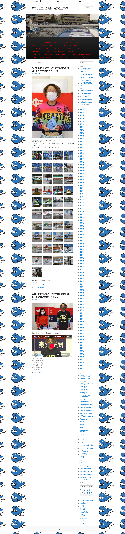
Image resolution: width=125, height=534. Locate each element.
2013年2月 (82, 356)
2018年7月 (82, 257)
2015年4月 (82, 316)
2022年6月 (82, 185)
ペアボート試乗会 (72, 45)
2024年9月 (82, 144)
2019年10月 (82, 234)
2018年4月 (82, 262)
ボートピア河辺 (83, 509)
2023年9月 (82, 162)
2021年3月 (82, 208)
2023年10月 (82, 161)
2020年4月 (82, 225)
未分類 (81, 460)
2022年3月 (82, 190)
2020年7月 (82, 220)
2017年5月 (82, 278)
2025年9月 (82, 126)
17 (89, 490)
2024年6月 (82, 149)
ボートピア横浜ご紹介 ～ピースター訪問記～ (60, 48)
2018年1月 (82, 266)
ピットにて (82, 442)
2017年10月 (82, 271)
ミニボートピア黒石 (84, 511)
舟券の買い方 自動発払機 (51, 57)
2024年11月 (82, 141)
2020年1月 (82, 230)
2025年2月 (82, 137)
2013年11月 (82, 342)
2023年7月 (82, 166)
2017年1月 (82, 284)
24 (89, 492)
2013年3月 (82, 354)
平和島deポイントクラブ (85, 514)
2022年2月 (82, 191)
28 (84, 493)
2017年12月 (82, 268)
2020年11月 (82, 214)
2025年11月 (82, 123)
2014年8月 (82, 329)
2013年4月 (82, 353)
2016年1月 (82, 303)
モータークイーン (83, 454)
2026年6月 (82, 112)
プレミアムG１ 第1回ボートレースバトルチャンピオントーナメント (86, 445)
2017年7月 (82, 275)
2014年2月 (82, 338)
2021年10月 (82, 197)
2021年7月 (82, 202)
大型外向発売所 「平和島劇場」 (84, 54)
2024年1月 (82, 156)
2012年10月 (82, 362)
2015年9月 (82, 309)
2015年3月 (82, 318)
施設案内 (34, 57)
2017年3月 (82, 281)
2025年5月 (82, 132)
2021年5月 (82, 205)
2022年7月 (82, 184)
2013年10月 (82, 344)
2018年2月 (82, 265)
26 (80, 493)
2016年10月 (82, 289)
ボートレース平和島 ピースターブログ (52, 7)
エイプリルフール (83, 439)
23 (87, 492)
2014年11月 (82, 324)
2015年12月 (82, 304)
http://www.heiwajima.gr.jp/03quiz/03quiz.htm (42, 284)
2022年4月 (82, 188)
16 (87, 490)
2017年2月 (82, 283)
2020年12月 (82, 213)
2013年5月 (82, 351)
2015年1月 (82, 321)
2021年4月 (82, 207)
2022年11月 (82, 178)
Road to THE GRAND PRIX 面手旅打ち (46, 39)
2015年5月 (82, 315)
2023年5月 (82, 169)
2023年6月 (82, 167)
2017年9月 (82, 272)
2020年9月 (82, 217)
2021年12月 (82, 194)
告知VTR (81, 459)
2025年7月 (82, 129)
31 (89, 493)
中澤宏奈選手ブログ (84, 512)
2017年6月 (82, 277)
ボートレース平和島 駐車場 (38, 51)
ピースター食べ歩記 (62, 45)
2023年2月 (82, 173)
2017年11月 (82, 269)
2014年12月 (82, 323)
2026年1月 (82, 120)
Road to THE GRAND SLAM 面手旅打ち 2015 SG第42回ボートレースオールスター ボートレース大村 (55, 42)
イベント (38, 372)
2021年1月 (82, 211)
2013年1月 (82, 358)
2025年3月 (82, 135)
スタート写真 (52, 45)
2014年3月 (82, 336)
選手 (41, 372)
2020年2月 (82, 228)
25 (91, 492)
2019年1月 (82, 248)
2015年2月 (82, 319)
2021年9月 (82, 199)
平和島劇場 (82, 505)
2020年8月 (82, 219)
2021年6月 (82, 204)
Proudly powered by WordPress (62, 529)
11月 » (89, 495)
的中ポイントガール (84, 465)
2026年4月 (82, 115)
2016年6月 (82, 295)
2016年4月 (82, 298)
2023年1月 (82, 175)
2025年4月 (82, 133)
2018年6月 (82, 258)
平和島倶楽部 (83, 503)
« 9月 (82, 495)
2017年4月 (82, 280)
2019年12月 (82, 231)
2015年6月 (82, 313)
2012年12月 (82, 359)
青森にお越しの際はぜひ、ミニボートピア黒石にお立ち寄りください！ (75, 57)
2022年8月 (82, 182)
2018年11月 (82, 251)
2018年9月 (82, 254)
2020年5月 (82, 223)
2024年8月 (82, 146)
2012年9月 (82, 364)
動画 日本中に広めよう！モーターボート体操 (65, 54)
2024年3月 (82, 153)
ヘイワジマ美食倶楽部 (84, 451)
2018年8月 (82, 255)
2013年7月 (82, 348)
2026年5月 (82, 114)
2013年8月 (82, 347)
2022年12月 (82, 176)
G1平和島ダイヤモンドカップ (86, 375)
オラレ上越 (82, 506)
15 (86, 490)
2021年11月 (82, 196)
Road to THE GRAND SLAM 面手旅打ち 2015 (67, 39)
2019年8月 (82, 237)
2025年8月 (82, 127)
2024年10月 (82, 143)
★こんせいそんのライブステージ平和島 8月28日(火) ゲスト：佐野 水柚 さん (86, 70)
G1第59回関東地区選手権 (85, 377)
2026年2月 (82, 118)
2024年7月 (82, 147)
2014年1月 (82, 339)
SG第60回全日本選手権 (84, 430)
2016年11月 (82, 287)
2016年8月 (82, 292)
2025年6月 (82, 130)
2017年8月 (82, 274)
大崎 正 (85, 104)
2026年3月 (82, 117)
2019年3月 (82, 245)
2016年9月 (82, 290)
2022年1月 (82, 193)
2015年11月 (82, 306)
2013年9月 (82, 345)
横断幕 (81, 462)
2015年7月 (82, 312)
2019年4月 (82, 243)
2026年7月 (82, 111)
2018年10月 (82, 252)
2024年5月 (82, 150)
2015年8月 (82, 310)
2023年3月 (82, 172)
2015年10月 (82, 307)
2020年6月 (82, 222)
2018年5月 (82, 260)
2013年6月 (82, 350)
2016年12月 (82, 286)
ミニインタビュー (83, 453)
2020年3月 (82, 226)
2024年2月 (82, 155)
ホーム (33, 39)
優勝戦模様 (39, 287)
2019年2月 (82, 246)
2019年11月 (82, 233)
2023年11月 (82, 159)
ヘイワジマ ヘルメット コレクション (40, 48)
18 (91, 490)
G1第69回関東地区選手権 (85, 378)
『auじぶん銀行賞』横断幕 (85, 82)
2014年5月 (82, 333)
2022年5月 (82, 187)
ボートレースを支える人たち (78, 48)
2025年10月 (82, 124)
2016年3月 (82, 300)
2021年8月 (82, 201)
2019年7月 (82, 239)
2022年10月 (82, 179)
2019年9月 (82, 236)
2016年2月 (82, 301)
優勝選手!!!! (43, 287)
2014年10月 (82, 326)
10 (89, 489)
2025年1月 (82, 138)
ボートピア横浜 (83, 508)
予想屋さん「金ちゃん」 (85, 96)
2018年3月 (82, 263)
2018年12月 (82, 249)
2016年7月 (82, 294)
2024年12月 (82, 140)
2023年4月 (82, 170)
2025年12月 (82, 121)
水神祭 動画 (41, 57)
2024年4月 (82, 152)
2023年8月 (82, 164)
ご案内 (81, 441)
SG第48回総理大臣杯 (84, 419)
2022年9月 (82, 181)
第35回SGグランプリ (84, 467)
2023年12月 (82, 158)
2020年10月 (82, 216)
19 (80, 492)
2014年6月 (82, 332)
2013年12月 (82, 341)
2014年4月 (82, 335)
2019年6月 (82, 240)
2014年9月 (82, 327)
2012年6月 (82, 368)
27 (82, 493)
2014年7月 (82, 330)
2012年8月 (82, 365)
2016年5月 (82, 297)
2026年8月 (82, 109)
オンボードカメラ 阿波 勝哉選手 (40, 45)
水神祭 (81, 463)
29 (86, 493)
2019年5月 (82, 242)
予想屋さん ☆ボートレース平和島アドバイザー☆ (43, 54)
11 (91, 489)
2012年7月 (82, 367)
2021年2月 (82, 210)
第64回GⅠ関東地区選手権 (86, 468)
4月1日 (81, 374)
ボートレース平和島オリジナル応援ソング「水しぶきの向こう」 (60, 51)
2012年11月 (82, 361)
